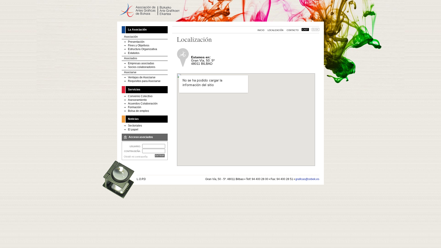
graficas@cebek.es (307, 179)
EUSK (315, 29)
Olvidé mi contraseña (135, 156)
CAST (305, 29)
